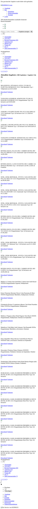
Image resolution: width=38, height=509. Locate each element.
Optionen (10, 92)
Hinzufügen (8, 491)
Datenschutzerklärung (10, 504)
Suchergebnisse (5, 51)
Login (6, 16)
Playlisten (7, 487)
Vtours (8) (7, 45)
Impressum (7, 502)
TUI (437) (7, 38)
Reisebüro (11, 11)
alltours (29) (7, 43)
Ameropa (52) (8, 42)
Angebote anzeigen (24, 31)
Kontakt (10, 15)
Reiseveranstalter (13, 13)
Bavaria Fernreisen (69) (11, 40)
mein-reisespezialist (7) (11, 48)
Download (4, 92)
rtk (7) (6, 47)
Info (5, 10)
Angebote (7, 8)
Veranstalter (7, 37)
